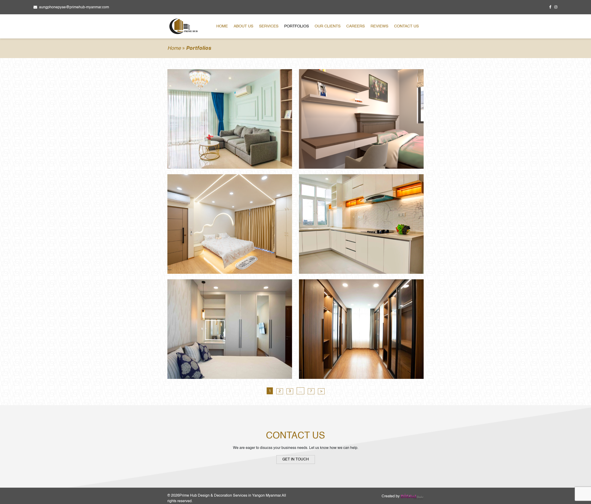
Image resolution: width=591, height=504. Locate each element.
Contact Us (406, 26)
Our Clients (328, 26)
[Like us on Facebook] (551, 7)
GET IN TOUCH (295, 459)
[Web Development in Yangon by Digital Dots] (412, 496)
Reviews (379, 26)
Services (268, 26)
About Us (243, 26)
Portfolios (296, 26)
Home (222, 26)
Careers (355, 26)
